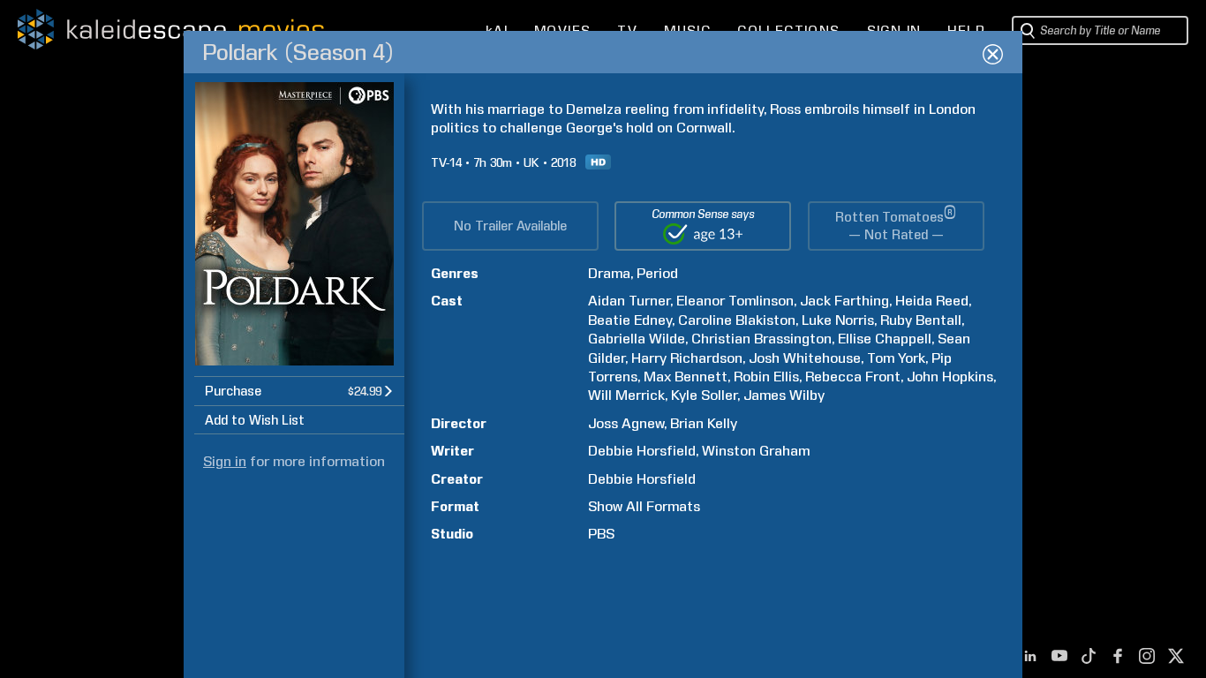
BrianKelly (703, 423)
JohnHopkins (950, 376)
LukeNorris (838, 320)
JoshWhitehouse (805, 358)
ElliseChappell (884, 338)
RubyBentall (920, 320)
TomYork (896, 358)
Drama (609, 273)
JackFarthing (844, 300)
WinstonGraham (756, 450)
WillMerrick (626, 395)
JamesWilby (784, 395)
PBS (601, 533)
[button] (299, 390)
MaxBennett (685, 376)
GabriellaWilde (636, 338)
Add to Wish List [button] (255, 420)
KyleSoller (704, 395)
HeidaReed (932, 300)
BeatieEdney (630, 320)
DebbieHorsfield (642, 450)
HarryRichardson (686, 358)
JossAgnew (626, 423)
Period (657, 273)
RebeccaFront (853, 376)
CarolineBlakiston (736, 320)
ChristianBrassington (761, 338)
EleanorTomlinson (735, 300)
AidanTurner (629, 300)
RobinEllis (766, 376)
